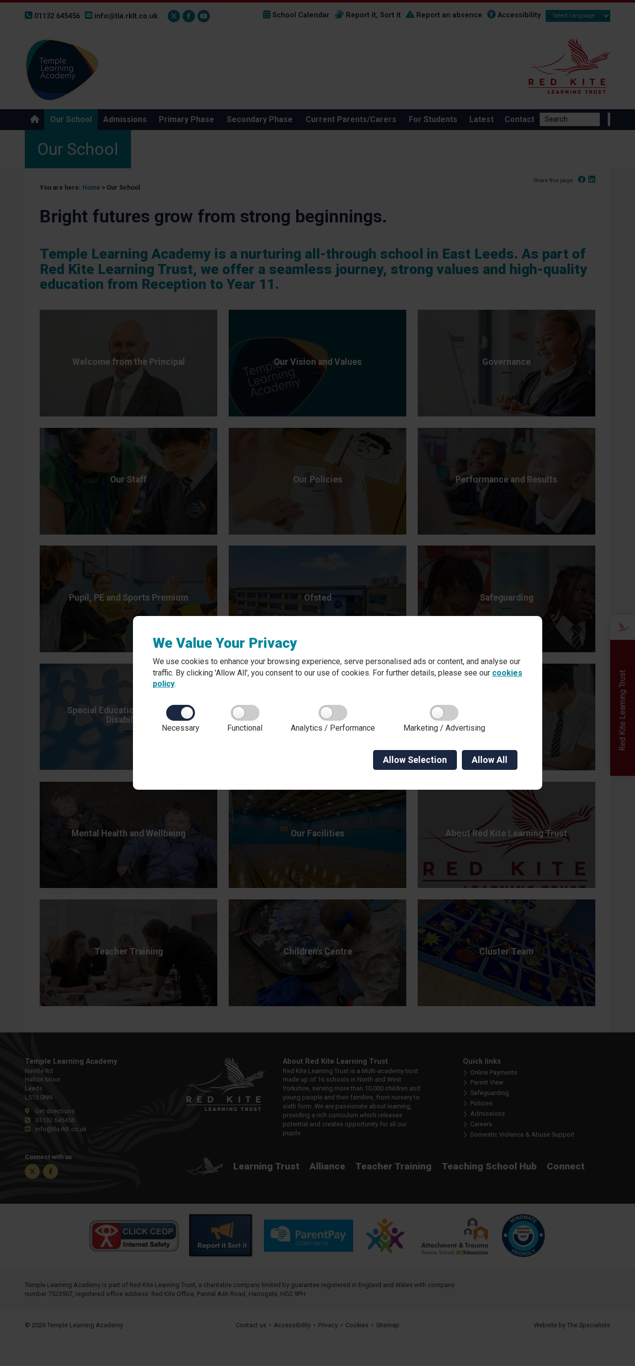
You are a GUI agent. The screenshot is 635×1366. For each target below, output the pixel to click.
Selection (415, 760)
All (490, 760)
